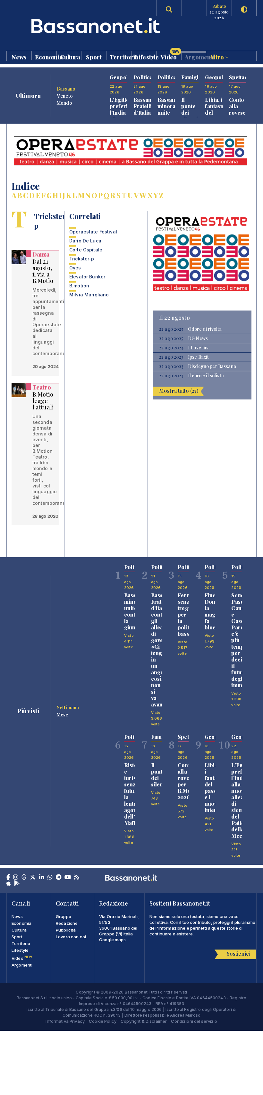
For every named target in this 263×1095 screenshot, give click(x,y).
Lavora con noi (71, 936)
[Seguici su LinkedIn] (41, 877)
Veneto (65, 95)
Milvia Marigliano (89, 294)
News (19, 56)
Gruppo (63, 916)
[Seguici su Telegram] (58, 877)
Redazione (67, 923)
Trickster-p (81, 258)
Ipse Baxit (198, 357)
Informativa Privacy (65, 1021)
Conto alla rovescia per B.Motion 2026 (240, 115)
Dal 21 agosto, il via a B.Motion (44, 271)
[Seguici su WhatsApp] (50, 877)
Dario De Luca (85, 240)
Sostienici (238, 953)
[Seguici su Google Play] (17, 883)
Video (170, 55)
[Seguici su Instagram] (15, 877)
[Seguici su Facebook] (8, 877)
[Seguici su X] (33, 877)
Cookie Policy (102, 1021)
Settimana (68, 707)
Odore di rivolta (205, 329)
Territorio (120, 56)
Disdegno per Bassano (212, 366)
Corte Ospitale (85, 249)
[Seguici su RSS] (76, 877)
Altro (217, 56)
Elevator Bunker (87, 276)
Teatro (41, 387)
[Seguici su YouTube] (67, 877)
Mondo (64, 103)
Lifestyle (145, 56)
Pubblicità (66, 930)
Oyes (75, 267)
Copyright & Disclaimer (144, 1021)
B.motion (79, 285)
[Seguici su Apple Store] (8, 883)
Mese (62, 714)
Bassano (66, 88)
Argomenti (195, 56)
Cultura (70, 56)
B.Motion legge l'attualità (45, 400)
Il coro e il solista (206, 376)
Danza (41, 254)
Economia (45, 56)
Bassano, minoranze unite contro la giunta (171, 115)
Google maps (112, 939)
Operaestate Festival (93, 231)
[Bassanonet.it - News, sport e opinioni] (68, 25)
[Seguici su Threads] (24, 877)
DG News (198, 338)
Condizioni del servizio (194, 1021)
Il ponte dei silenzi (189, 109)
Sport (94, 56)
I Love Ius (198, 348)
